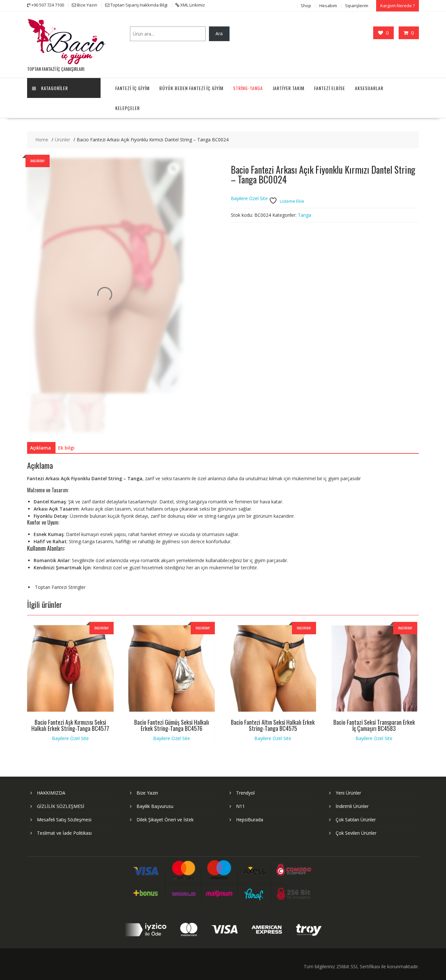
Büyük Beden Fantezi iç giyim (191, 88)
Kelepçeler (127, 107)
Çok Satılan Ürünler (356, 819)
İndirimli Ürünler (352, 806)
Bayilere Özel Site (249, 198)
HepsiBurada (249, 819)
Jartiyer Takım (288, 88)
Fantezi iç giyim (132, 88)
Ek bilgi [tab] (66, 448)
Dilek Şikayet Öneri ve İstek (165, 819)
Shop (306, 5)
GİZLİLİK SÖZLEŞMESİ (60, 806)
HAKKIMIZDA (51, 793)
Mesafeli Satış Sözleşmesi (64, 819)
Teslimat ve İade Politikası (64, 833)
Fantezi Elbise (329, 88)
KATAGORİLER (54, 88)
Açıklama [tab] (40, 448)
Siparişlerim (356, 5)
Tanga (304, 215)
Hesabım (328, 5)
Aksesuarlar (369, 88)
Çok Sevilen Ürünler (356, 833)
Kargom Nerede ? (397, 5)
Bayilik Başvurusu (154, 806)
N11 (240, 806)
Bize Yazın (147, 793)
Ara (219, 33)
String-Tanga (248, 88)
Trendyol (245, 793)
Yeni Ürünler (348, 793)
